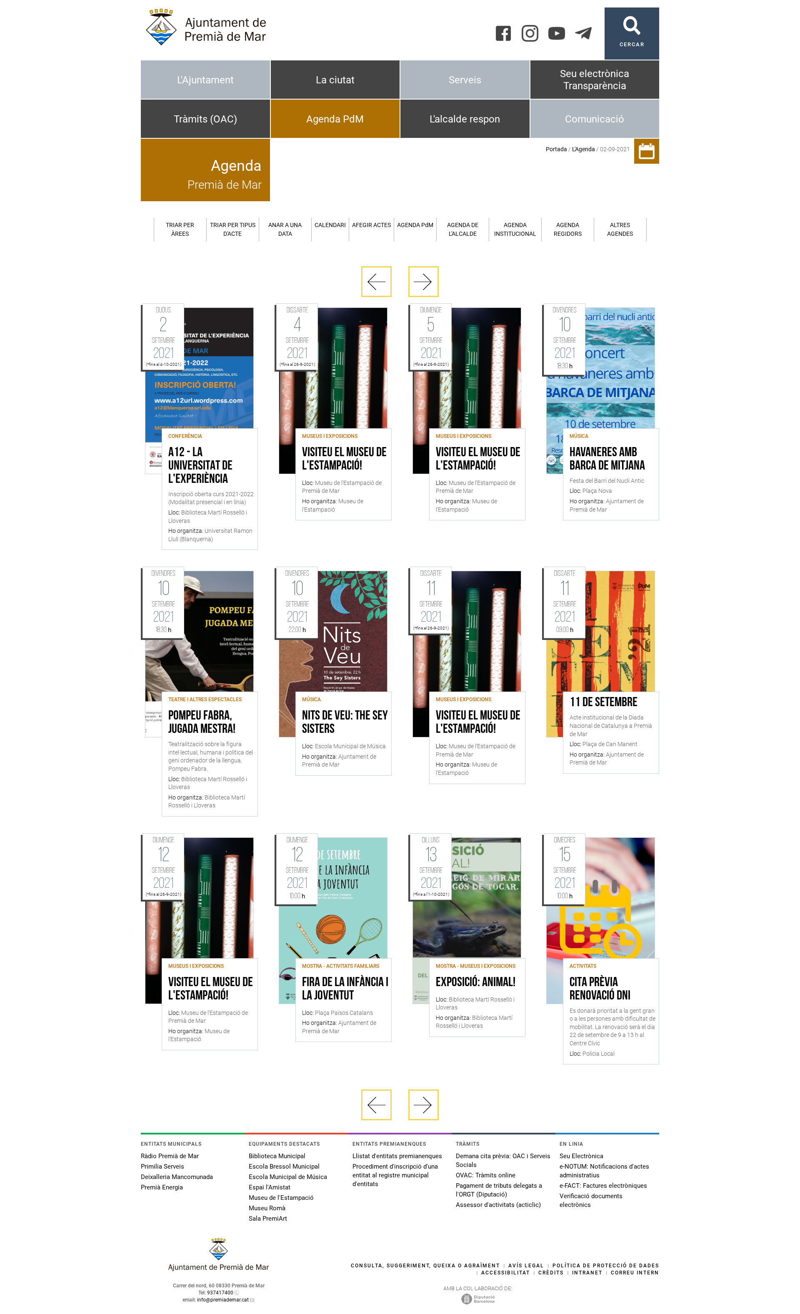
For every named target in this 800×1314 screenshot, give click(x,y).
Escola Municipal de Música (288, 1177)
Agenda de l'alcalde (462, 229)
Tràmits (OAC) (205, 119)
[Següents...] (423, 281)
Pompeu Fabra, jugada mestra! (201, 722)
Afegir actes (371, 225)
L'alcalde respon (465, 119)
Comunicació (594, 119)
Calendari (330, 225)
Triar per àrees (180, 229)
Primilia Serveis (162, 1166)
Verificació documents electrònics (591, 1200)
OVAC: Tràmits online (485, 1175)
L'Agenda (583, 149)
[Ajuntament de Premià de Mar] (218, 1269)
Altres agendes (620, 229)
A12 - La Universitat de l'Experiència (200, 466)
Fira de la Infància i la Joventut (345, 989)
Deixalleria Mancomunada (177, 1177)
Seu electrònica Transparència (594, 80)
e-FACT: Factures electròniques (603, 1185)
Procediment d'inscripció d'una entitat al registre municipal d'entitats (395, 1175)
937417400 (220, 1293)
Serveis (465, 80)
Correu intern (635, 1273)
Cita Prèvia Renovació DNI (600, 989)
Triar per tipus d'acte (232, 229)
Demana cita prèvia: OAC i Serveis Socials (503, 1160)
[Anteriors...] (376, 281)
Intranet (587, 1273)
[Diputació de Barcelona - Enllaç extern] (478, 1299)
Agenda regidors (568, 229)
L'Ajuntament (205, 80)
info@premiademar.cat (223, 1300)
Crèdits (551, 1273)
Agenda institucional (515, 229)
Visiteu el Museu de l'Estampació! (344, 459)
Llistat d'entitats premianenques (397, 1156)
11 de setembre (604, 702)
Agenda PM (415, 225)
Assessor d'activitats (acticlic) (498, 1205)
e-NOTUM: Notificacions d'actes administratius (604, 1171)
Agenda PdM (335, 119)
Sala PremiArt (268, 1218)
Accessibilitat (505, 1273)
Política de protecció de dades (605, 1266)
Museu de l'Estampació (281, 1198)
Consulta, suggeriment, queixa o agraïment (425, 1266)
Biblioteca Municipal (277, 1156)
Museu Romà (267, 1208)
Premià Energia (162, 1187)
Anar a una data (285, 229)
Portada (556, 149)
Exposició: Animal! (475, 982)
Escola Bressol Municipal (284, 1166)
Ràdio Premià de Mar (170, 1156)
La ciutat (335, 80)
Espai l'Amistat (269, 1187)
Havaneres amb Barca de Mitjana (607, 459)
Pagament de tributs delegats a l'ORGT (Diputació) (499, 1190)
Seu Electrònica (581, 1156)
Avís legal (526, 1266)
